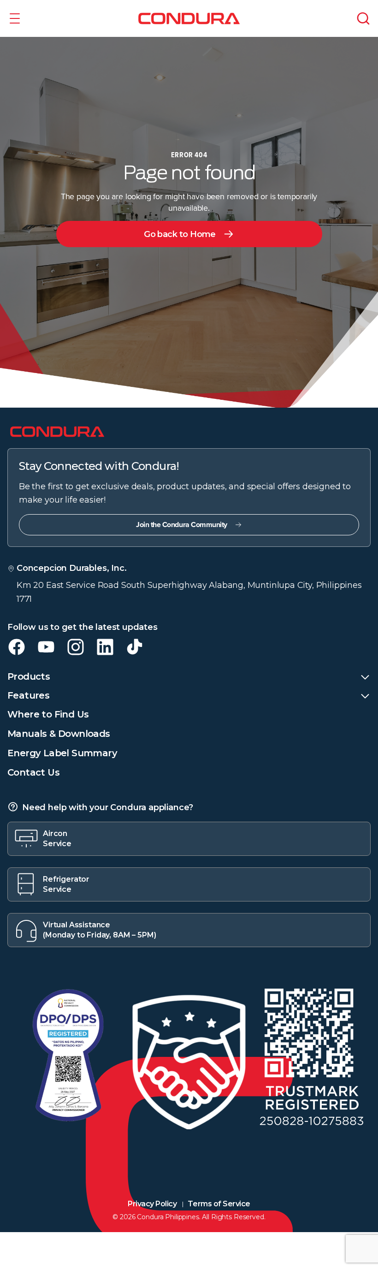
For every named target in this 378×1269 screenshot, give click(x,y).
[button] (14, 18)
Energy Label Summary (62, 753)
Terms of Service (219, 1203)
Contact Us (33, 772)
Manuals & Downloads (58, 733)
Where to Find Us (48, 714)
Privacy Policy (152, 1203)
